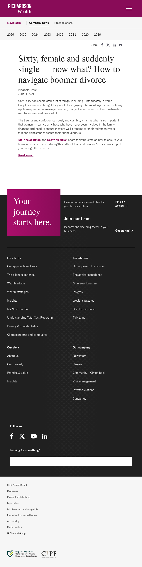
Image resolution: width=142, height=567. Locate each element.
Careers (77, 364)
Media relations (14, 527)
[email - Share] (120, 45)
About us (12, 356)
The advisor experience (87, 274)
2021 (72, 34)
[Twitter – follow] (22, 436)
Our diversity (15, 364)
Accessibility (13, 521)
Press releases (63, 23)
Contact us (79, 398)
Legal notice (13, 503)
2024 (35, 34)
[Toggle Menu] (129, 8)
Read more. (25, 155)
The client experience (21, 274)
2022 (59, 34)
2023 (47, 34)
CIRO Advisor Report (17, 485)
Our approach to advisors (89, 266)
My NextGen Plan (18, 309)
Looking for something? (25, 450)
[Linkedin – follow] (45, 436)
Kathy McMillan (57, 140)
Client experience (84, 309)
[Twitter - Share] (108, 45)
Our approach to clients (22, 266)
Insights (12, 300)
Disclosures (12, 490)
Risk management (84, 381)
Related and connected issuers (22, 515)
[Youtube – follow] (33, 436)
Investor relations (83, 390)
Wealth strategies (18, 292)
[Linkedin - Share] (114, 45)
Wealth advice (16, 283)
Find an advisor (120, 204)
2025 (23, 34)
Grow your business (85, 283)
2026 (10, 34)
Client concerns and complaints (27, 334)
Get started (122, 230)
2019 (97, 34)
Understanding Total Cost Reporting (30, 317)
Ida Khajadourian (29, 140)
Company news (39, 23)
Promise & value (17, 372)
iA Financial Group (16, 533)
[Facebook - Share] (102, 45)
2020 (85, 34)
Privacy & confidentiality (22, 326)
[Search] (127, 461)
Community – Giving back (89, 372)
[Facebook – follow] (13, 436)
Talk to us (79, 317)
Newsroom (79, 356)
